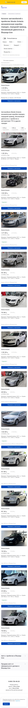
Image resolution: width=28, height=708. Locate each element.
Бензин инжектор (8, 48)
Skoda (10, 41)
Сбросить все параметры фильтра (11, 54)
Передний (16, 45)
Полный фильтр (12, 38)
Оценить (24, 2)
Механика (6, 45)
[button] (25, 128)
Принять (6, 704)
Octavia (19, 41)
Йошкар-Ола (7, 52)
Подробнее (17, 700)
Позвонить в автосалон (14, 101)
